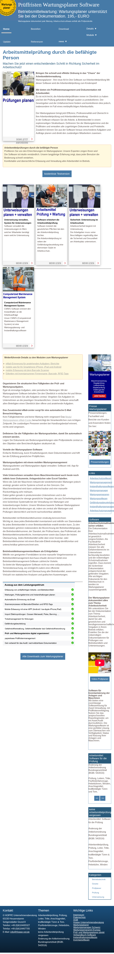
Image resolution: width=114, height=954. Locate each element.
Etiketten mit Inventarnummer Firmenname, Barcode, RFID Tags (37, 373)
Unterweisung (98, 897)
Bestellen (35, 29)
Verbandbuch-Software (84, 935)
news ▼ (63, 41)
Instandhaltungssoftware (102, 486)
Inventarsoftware (81, 940)
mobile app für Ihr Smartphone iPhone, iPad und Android (33, 367)
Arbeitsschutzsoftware (100, 478)
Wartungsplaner (81, 925)
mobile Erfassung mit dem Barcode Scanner (27, 370)
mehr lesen (22, 263)
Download (64, 29)
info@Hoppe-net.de (20, 932)
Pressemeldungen (100, 462)
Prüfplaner (96, 888)
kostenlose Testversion (57, 173)
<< (97, 798)
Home (6, 29)
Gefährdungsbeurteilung (102, 502)
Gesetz (95, 884)
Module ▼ (91, 35)
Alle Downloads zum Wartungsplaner (42, 656)
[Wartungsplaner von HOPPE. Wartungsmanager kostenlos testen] (99, 399)
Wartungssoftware (98, 498)
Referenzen (37, 41)
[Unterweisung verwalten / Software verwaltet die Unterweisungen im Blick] (18, 216)
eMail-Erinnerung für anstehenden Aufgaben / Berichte (32, 363)
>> (102, 798)
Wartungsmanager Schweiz (86, 927)
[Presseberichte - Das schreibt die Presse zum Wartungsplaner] (99, 455)
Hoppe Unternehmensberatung (88, 922)
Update (6, 41)
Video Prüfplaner (99, 679)
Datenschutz (79, 917)
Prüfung (95, 892)
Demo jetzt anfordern (22, 139)
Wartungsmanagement (101, 482)
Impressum (78, 915)
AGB (75, 920)
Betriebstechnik (99, 879)
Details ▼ (91, 28)
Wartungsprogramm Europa (86, 930)
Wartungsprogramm (99, 494)
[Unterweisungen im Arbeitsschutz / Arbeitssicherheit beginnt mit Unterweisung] (84, 216)
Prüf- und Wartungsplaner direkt (88, 932)
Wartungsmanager (99, 490)
